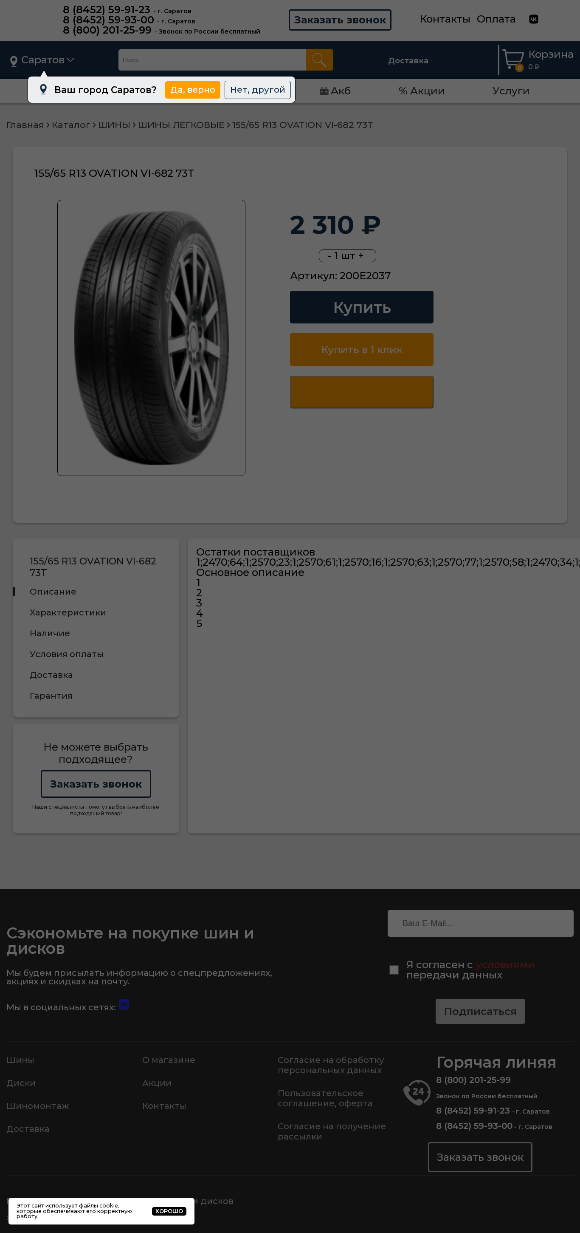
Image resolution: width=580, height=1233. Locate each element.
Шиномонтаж (37, 1106)
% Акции (422, 91)
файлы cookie (98, 1205)
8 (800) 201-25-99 (107, 30)
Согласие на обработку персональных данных (331, 1065)
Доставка (408, 60)
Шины (20, 1060)
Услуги (511, 91)
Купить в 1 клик (362, 349)
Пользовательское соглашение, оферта (325, 1098)
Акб (341, 91)
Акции (157, 1083)
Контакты (445, 19)
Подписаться (480, 1011)
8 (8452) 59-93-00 (108, 20)
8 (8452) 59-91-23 (106, 9)
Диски (21, 1083)
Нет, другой (257, 89)
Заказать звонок (340, 20)
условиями (505, 964)
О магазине (168, 1060)
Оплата (496, 19)
